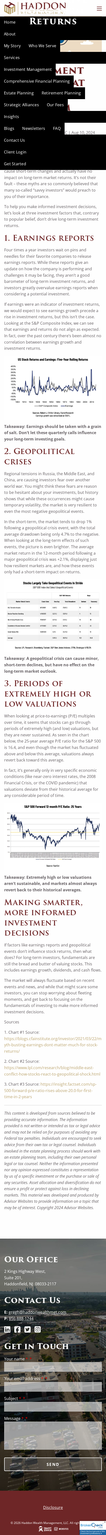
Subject (12, 1398)
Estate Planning (19, 93)
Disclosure (53, 1507)
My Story (12, 45)
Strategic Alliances (21, 104)
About (10, 34)
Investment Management (28, 69)
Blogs (9, 128)
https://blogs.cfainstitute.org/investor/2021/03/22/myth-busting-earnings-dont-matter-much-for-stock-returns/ (53, 1045)
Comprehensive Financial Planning (37, 81)
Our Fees (55, 104)
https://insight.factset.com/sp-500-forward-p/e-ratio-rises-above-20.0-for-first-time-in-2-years (50, 1090)
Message (14, 1418)
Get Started (15, 164)
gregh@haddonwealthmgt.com (37, 1312)
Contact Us (14, 140)
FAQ (57, 128)
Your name (16, 1359)
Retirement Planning (61, 93)
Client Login (15, 152)
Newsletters (33, 128)
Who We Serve (42, 45)
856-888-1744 (21, 1318)
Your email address (23, 1378)
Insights (11, 116)
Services (12, 57)
